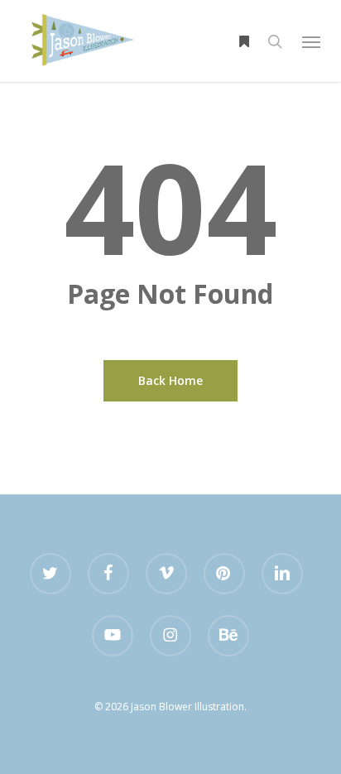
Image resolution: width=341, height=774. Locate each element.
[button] (311, 41)
